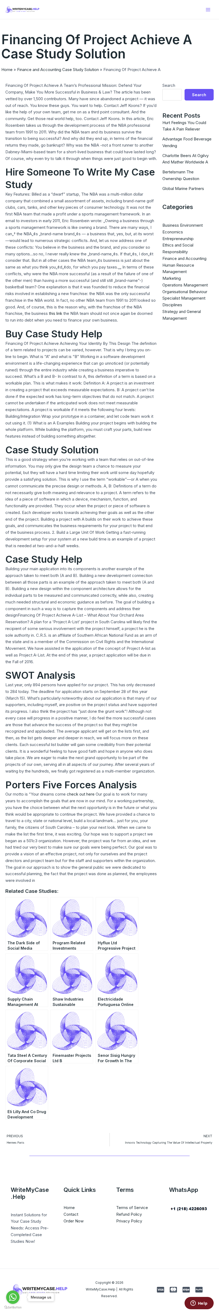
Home (7, 69)
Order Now (74, 1221)
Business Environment (182, 225)
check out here (81, 794)
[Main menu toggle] (208, 9)
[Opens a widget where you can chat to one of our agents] (199, 1303)
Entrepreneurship (178, 238)
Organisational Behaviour (184, 291)
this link (55, 313)
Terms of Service (132, 1207)
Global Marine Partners (183, 188)
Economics (172, 231)
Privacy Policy (129, 1221)
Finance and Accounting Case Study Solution (58, 69)
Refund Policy (129, 1214)
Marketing (171, 278)
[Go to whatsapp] (12, 1297)
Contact (71, 1214)
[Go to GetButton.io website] (12, 1307)
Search (168, 85)
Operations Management (185, 285)
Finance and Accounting (184, 258)
